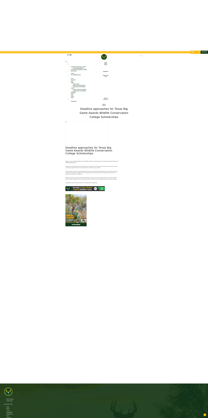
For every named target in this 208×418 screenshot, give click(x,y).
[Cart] (66, 81)
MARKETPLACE (9, 414)
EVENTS (193, 51)
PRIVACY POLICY (10, 399)
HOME (7, 406)
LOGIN (198, 51)
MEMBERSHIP (9, 412)
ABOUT (7, 408)
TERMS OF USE (9, 400)
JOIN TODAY (204, 51)
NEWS (104, 104)
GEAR (7, 415)
